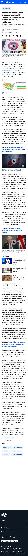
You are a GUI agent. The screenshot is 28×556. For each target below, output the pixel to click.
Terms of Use (4, 549)
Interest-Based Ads (12, 549)
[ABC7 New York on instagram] (10, 537)
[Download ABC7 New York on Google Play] (13, 541)
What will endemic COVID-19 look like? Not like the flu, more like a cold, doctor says (13, 149)
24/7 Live (11, 2)
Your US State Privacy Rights (18, 548)
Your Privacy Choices (12, 546)
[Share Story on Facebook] (2, 36)
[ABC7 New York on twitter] (6, 537)
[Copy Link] (20, 36)
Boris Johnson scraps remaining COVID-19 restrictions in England (13, 230)
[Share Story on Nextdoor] (13, 36)
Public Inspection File (5, 551)
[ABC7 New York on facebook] (3, 537)
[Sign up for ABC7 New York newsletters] (14, 537)
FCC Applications (15, 551)
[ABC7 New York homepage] (6, 2)
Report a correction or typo (8, 437)
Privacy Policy (4, 546)
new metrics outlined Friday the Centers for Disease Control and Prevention (13, 70)
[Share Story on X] (6, 36)
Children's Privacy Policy (6, 548)
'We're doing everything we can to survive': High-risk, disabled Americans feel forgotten (14, 344)
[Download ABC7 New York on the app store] (5, 541)
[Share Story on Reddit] (9, 36)
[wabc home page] (4, 515)
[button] (2, 2)
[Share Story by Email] (17, 36)
